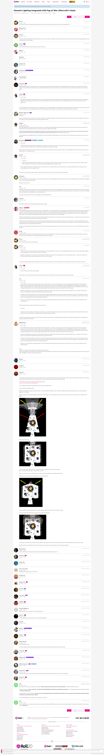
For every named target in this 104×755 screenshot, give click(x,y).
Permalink (21, 23)
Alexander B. (22, 641)
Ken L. (21, 21)
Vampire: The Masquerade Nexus (47, 730)
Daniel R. (22, 97)
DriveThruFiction (20, 737)
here (13, 751)
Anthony (21, 555)
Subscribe (73, 1)
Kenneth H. (22, 670)
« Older (69, 16)
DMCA (44, 717)
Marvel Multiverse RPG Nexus (47, 731)
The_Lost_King (23, 569)
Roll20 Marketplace (20, 730)
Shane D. (22, 677)
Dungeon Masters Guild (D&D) (71, 731)
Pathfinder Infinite (69, 732)
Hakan (21, 123)
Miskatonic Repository (70, 735)
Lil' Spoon (22, 70)
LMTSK (21, 602)
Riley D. (21, 208)
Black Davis (22, 549)
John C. (21, 615)
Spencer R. (22, 64)
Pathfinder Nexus (44, 727)
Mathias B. (22, 657)
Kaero (21, 44)
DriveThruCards (20, 738)
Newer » (87, 16)
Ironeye (21, 198)
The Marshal (22, 77)
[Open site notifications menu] (84, 1)
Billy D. (21, 50)
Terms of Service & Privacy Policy (37, 717)
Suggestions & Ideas (25, 12)
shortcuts (26, 151)
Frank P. (21, 372)
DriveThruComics (20, 735)
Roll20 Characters (20, 728)
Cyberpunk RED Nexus (45, 733)
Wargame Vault (20, 739)
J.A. (20, 186)
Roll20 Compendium (21, 731)
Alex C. (21, 628)
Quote (24, 23)
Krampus (21, 176)
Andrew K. (22, 582)
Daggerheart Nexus (45, 728)
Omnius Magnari (24, 608)
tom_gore (22, 595)
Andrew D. (22, 575)
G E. (20, 684)
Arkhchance (22, 322)
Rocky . (21, 359)
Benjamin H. (22, 28)
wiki (34, 151)
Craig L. (21, 635)
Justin (21, 94)
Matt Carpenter (23, 664)
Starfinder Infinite (69, 733)
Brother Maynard (24, 113)
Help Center (51, 717)
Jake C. (21, 35)
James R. (22, 651)
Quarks (21, 622)
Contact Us (46, 717)
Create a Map (68, 727)
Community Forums (17, 12)
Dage (20, 231)
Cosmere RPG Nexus (45, 732)
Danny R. (22, 83)
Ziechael (21, 140)
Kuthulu (21, 366)
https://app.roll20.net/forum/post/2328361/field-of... (29, 383)
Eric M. (21, 589)
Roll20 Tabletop (20, 727)
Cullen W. (22, 562)
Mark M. (21, 57)
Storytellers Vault (69, 736)
